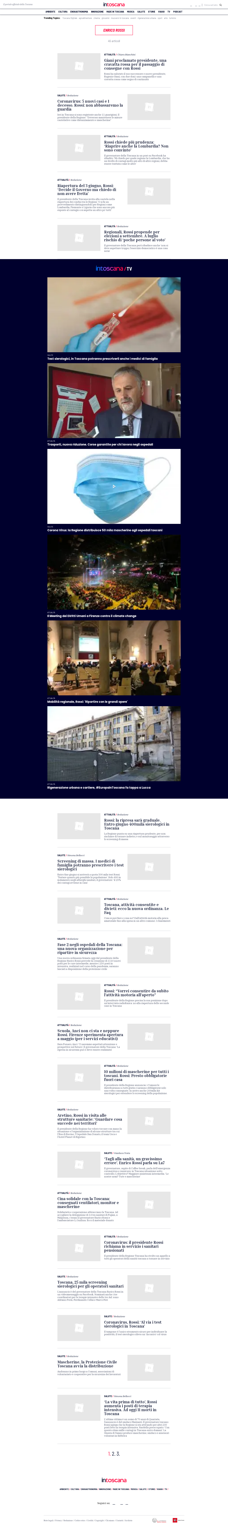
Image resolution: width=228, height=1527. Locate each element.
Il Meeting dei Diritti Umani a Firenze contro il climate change (91, 616)
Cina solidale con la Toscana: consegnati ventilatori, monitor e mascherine (88, 1202)
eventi (133, 18)
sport (160, 18)
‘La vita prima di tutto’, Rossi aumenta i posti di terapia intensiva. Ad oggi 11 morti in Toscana (130, 1407)
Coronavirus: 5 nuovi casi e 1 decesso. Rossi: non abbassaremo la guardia (90, 105)
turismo (172, 18)
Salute (61, 95)
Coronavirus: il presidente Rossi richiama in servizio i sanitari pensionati (133, 1246)
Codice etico (80, 1520)
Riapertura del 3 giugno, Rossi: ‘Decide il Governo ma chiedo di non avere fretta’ (86, 189)
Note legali (48, 1520)
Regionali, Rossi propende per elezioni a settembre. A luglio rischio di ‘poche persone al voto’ (135, 236)
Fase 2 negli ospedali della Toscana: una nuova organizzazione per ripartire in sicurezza (89, 948)
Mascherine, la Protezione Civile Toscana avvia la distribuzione (87, 1364)
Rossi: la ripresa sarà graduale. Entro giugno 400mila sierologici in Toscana (136, 824)
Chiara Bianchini (126, 54)
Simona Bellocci (75, 855)
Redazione (72, 95)
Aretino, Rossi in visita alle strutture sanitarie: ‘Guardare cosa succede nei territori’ (89, 1119)
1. (109, 1453)
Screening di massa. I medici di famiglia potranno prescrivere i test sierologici (90, 865)
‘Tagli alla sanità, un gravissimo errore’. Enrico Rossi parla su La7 (134, 1160)
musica (130, 11)
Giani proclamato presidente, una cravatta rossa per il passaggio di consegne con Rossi (135, 64)
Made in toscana (115, 11)
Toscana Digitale (69, 18)
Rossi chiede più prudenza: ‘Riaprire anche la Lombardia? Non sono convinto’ (136, 146)
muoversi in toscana (120, 18)
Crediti (90, 1520)
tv (168, 11)
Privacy (58, 1520)
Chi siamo (110, 1520)
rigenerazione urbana (147, 18)
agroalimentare (85, 18)
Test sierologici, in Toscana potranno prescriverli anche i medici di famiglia (102, 359)
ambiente (50, 11)
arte (166, 18)
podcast (177, 11)
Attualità (109, 54)
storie (151, 11)
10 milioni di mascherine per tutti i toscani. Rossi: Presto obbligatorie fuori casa (136, 1075)
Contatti (119, 1520)
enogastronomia (79, 11)
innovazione (97, 11)
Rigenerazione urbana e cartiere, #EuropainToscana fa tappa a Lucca (99, 788)
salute (141, 11)
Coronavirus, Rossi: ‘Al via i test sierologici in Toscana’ (133, 1324)
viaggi (161, 11)
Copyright (99, 1520)
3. (118, 1453)
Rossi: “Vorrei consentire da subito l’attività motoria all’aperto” (136, 992)
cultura (62, 11)
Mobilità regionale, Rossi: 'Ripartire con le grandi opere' (87, 702)
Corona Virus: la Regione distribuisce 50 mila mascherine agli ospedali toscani (104, 530)
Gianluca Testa (122, 1153)
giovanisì (105, 18)
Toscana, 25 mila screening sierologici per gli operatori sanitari (90, 1284)
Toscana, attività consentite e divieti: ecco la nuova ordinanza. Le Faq (136, 908)
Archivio (128, 1520)
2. (113, 1453)
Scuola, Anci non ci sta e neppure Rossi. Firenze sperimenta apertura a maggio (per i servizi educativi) (90, 1034)
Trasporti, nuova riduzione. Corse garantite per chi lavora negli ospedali (100, 444)
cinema (97, 18)
